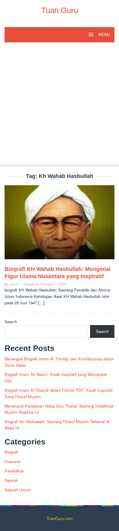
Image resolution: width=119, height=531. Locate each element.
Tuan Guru (59, 10)
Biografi (11, 452)
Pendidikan (14, 471)
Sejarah (11, 480)
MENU (103, 34)
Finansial (12, 461)
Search (11, 321)
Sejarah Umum (18, 490)
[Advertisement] (59, 104)
